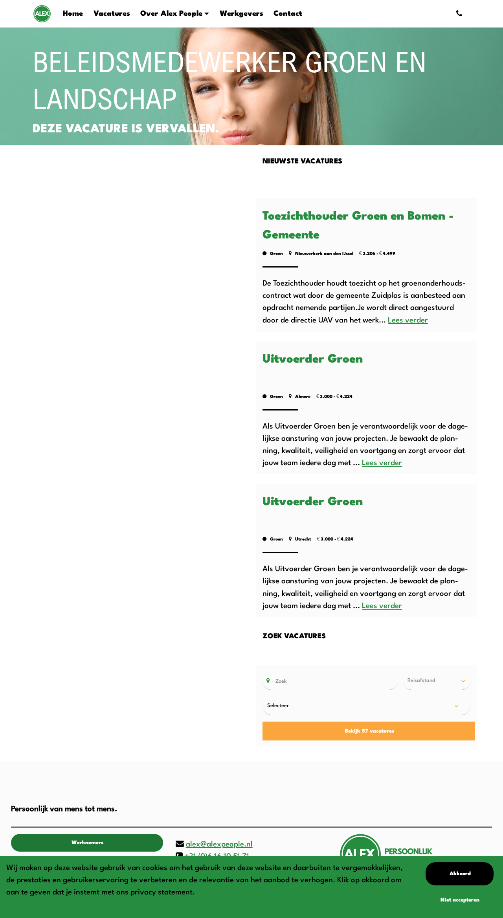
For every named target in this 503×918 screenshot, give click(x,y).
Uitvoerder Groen (313, 359)
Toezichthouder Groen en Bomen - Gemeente (358, 226)
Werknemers (87, 842)
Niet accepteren (460, 900)
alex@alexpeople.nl (219, 844)
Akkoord (460, 873)
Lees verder (408, 320)
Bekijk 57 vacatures (369, 731)
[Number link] (460, 13)
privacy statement (161, 892)
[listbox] (436, 680)
